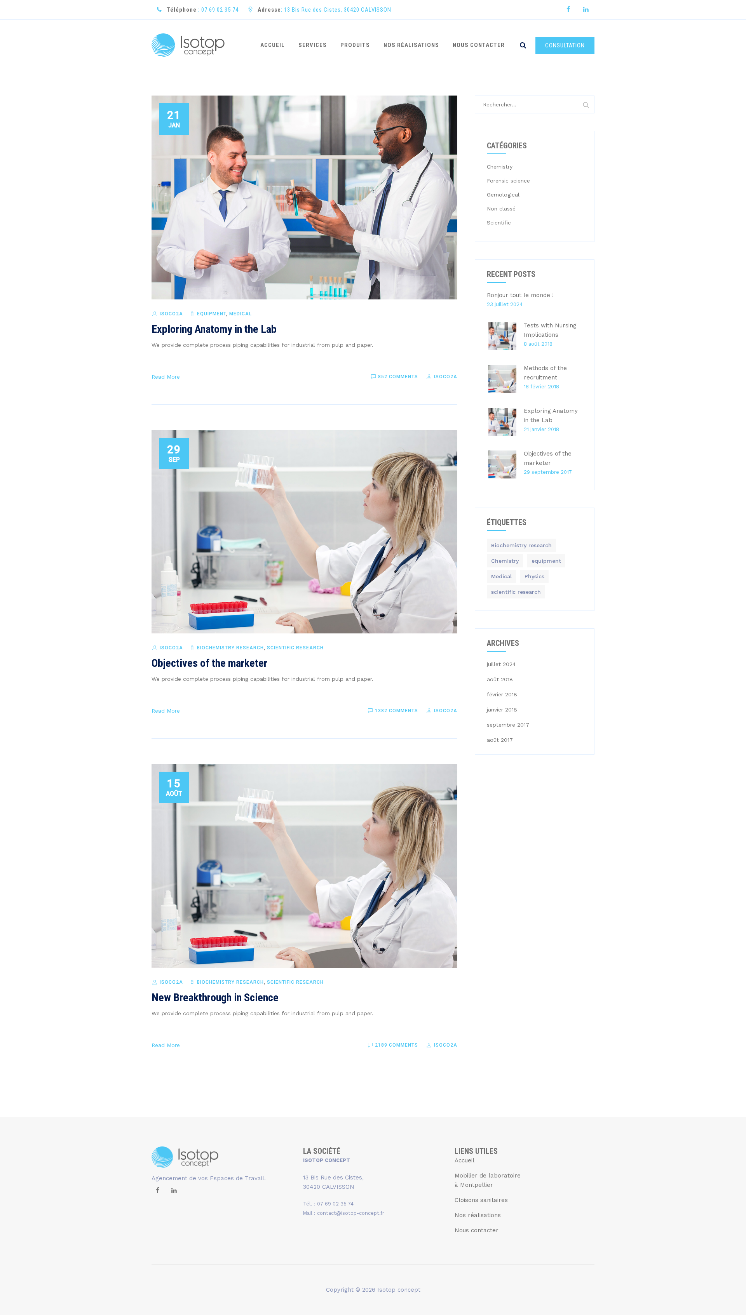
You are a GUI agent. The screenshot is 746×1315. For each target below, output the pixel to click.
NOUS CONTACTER (479, 45)
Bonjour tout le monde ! (520, 295)
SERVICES (312, 45)
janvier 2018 (502, 709)
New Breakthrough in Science (215, 997)
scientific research (295, 648)
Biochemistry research (230, 648)
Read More (166, 377)
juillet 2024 (501, 664)
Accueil (464, 1160)
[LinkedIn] (585, 9)
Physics (534, 576)
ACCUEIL (272, 45)
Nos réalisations (478, 1215)
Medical (240, 314)
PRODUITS (355, 45)
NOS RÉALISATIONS (411, 45)
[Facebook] (568, 9)
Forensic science (508, 180)
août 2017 (500, 740)
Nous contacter (476, 1230)
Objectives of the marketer (209, 663)
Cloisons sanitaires (481, 1200)
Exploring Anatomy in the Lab (214, 329)
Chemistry (499, 167)
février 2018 (502, 694)
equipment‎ (211, 314)
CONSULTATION (565, 45)
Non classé (501, 208)
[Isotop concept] (188, 45)
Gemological (503, 194)
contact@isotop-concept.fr (350, 1213)
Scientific (499, 222)
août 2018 (500, 679)
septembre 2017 (508, 725)
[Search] (523, 45)
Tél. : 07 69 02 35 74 (328, 1204)
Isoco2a (171, 314)
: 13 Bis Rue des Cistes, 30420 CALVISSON (324, 9)
